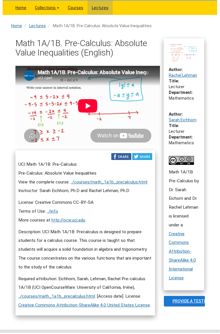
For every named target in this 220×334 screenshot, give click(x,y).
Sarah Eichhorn (183, 120)
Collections (45, 7)
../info (52, 211)
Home (20, 7)
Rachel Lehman (183, 75)
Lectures (100, 7)
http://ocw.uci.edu (68, 220)
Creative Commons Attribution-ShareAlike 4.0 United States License (84, 305)
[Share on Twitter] (142, 156)
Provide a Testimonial (189, 301)
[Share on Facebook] (121, 156)
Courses (75, 7)
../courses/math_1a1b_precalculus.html (109, 182)
